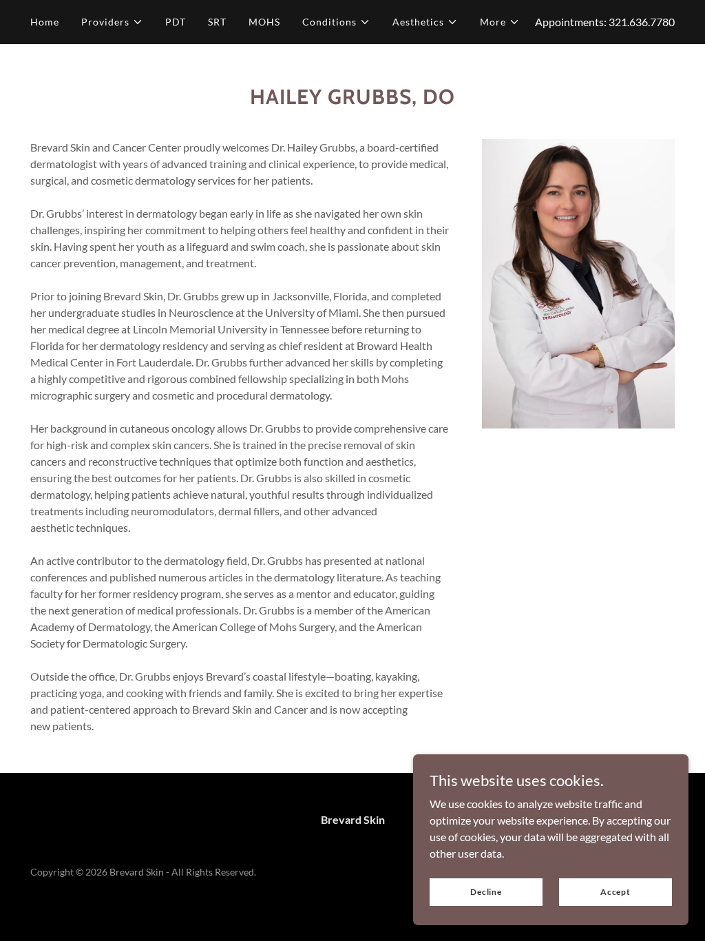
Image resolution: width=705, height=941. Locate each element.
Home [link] (44, 22)
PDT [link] (175, 22)
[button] (112, 22)
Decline (486, 892)
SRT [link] (217, 22)
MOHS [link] (264, 22)
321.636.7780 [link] (642, 21)
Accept (615, 892)
